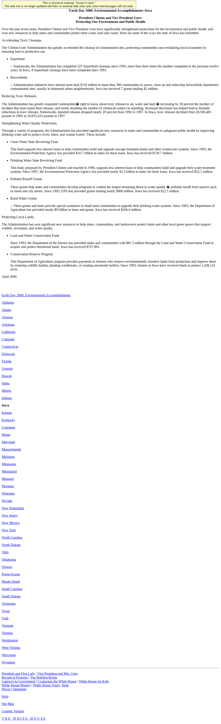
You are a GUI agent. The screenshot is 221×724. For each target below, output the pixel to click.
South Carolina (12, 589)
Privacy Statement (14, 689)
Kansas (7, 412)
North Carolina (12, 537)
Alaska (6, 310)
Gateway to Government (18, 681)
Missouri (8, 479)
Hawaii (7, 376)
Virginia (7, 633)
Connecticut (10, 346)
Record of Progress (15, 677)
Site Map (8, 704)
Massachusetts (11, 449)
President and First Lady (18, 673)
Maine (6, 435)
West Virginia (11, 647)
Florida (6, 361)
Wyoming (8, 662)
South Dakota (11, 596)
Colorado (8, 339)
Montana (8, 486)
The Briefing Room (43, 677)
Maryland (8, 442)
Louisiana (8, 427)
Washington (10, 640)
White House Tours (46, 685)
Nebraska (8, 493)
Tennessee (9, 603)
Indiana (7, 398)
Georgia (7, 368)
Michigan (8, 457)
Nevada (7, 501)
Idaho (5, 383)
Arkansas (8, 324)
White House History (16, 685)
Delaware (8, 354)
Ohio (5, 552)
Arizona (7, 317)
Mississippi (9, 471)
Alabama (8, 302)
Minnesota (9, 464)
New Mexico (11, 523)
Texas (6, 611)
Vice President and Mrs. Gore (57, 673)
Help (65, 685)
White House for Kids (94, 681)
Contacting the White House (57, 681)
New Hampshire (13, 508)
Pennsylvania (11, 574)
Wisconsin (9, 655)
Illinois (6, 390)
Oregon (7, 567)
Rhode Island (11, 581)
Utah (5, 618)
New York (9, 530)
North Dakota (11, 545)
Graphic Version (13, 711)
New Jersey (10, 515)
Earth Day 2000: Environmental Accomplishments (36, 295)
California (8, 332)
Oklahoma (9, 559)
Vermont (7, 625)
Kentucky (8, 420)
